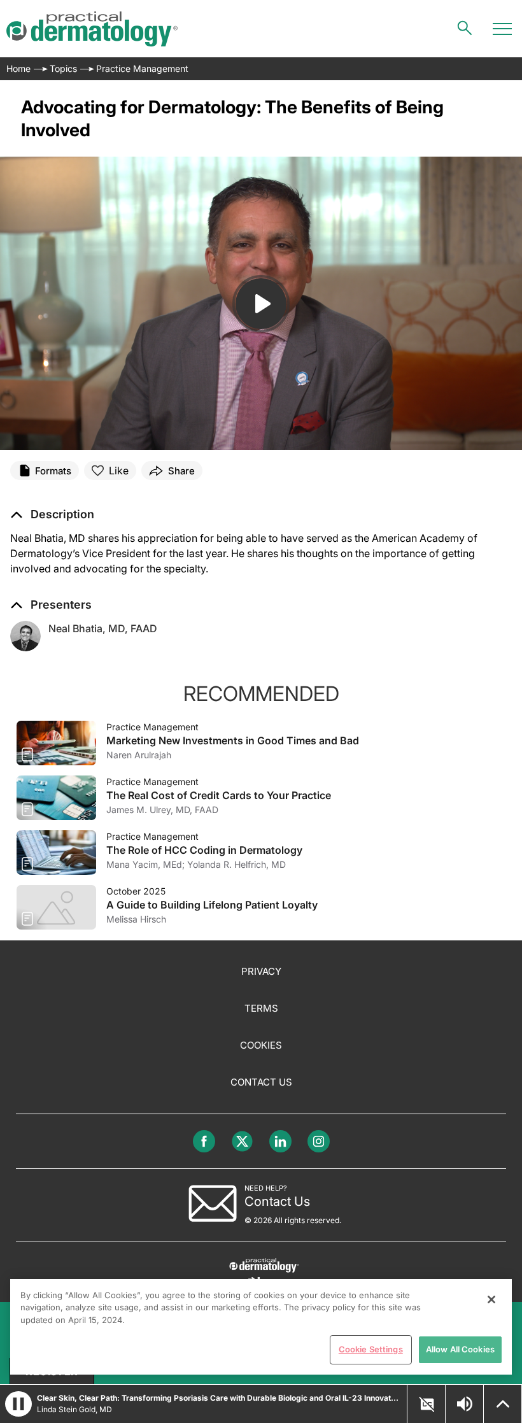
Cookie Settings (371, 1349)
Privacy (261, 971)
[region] (261, 1327)
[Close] (491, 1299)
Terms (261, 1008)
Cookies (261, 1045)
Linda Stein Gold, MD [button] (74, 1409)
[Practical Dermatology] (92, 28)
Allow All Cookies (460, 1349)
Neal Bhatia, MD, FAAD (102, 628)
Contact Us (261, 1082)
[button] (52, 514)
